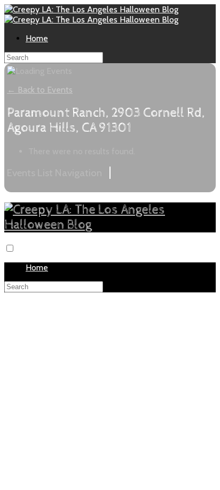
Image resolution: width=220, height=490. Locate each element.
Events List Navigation (54, 173)
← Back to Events (40, 90)
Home (37, 38)
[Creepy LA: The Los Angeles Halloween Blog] (91, 9)
